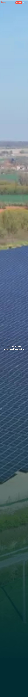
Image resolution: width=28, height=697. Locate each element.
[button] (25, 2)
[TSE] (3, 2)
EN (23, 2)
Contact (18, 2)
